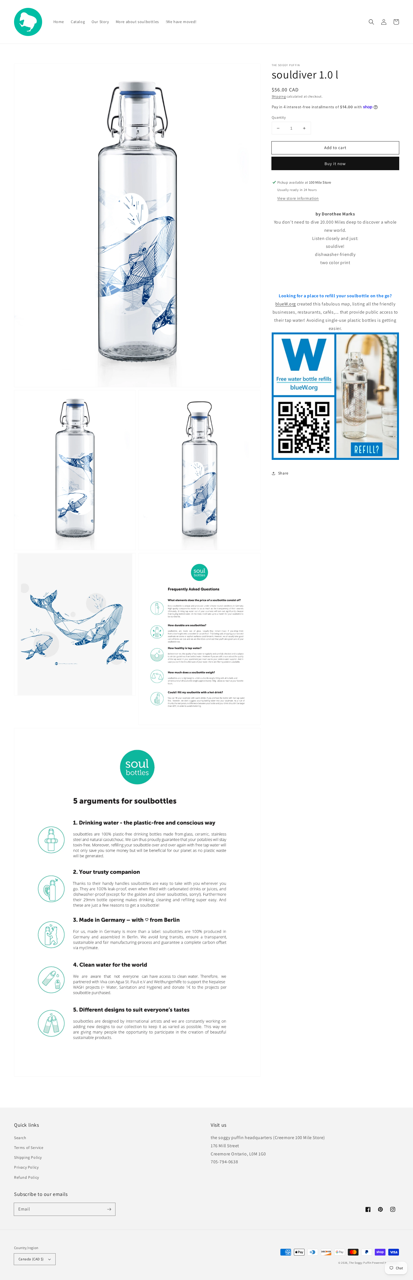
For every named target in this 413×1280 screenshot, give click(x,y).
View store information (298, 198)
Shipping (279, 96)
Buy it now (335, 163)
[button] (371, 22)
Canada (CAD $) (31, 1259)
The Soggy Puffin (360, 1263)
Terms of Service (29, 1147)
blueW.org (285, 304)
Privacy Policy (26, 1167)
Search (20, 1137)
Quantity (279, 117)
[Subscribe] (109, 1209)
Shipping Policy (28, 1157)
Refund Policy (26, 1177)
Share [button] (283, 473)
